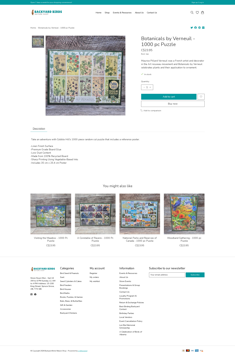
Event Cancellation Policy (130, 321)
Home (98, 12)
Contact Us (152, 12)
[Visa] (192, 350)
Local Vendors (125, 317)
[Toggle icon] (192, 12)
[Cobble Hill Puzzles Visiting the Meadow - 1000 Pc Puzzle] (50, 214)
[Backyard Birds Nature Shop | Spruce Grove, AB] (47, 12)
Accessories (65, 309)
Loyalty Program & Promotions (128, 297)
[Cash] (183, 350)
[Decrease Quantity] (144, 87)
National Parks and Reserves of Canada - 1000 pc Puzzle (140, 239)
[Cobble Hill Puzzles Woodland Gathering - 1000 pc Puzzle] (184, 214)
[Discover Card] (201, 350)
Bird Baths (65, 293)
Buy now (173, 103)
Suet (62, 277)
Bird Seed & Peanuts (69, 273)
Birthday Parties (126, 313)
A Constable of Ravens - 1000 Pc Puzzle (95, 239)
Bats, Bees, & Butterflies (71, 301)
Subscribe (195, 274)
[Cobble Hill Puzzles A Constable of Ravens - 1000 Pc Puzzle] (95, 214)
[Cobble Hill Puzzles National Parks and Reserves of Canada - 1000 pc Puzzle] (139, 214)
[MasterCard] (188, 350)
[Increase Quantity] (150, 87)
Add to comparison (152, 110)
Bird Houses (65, 289)
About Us (139, 12)
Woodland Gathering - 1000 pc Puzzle (184, 239)
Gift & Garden (66, 305)
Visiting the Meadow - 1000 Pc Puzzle (51, 239)
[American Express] (197, 350)
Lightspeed (82, 351)
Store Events (125, 281)
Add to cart (169, 96)
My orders (94, 277)
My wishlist (95, 281)
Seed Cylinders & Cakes (71, 281)
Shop (107, 12)
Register (93, 273)
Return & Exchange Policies (131, 302)
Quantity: (145, 81)
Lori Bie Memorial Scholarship (127, 326)
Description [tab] (39, 128)
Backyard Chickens (68, 313)
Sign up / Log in (198, 2)
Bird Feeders (66, 285)
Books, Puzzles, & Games (71, 297)
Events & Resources (122, 12)
